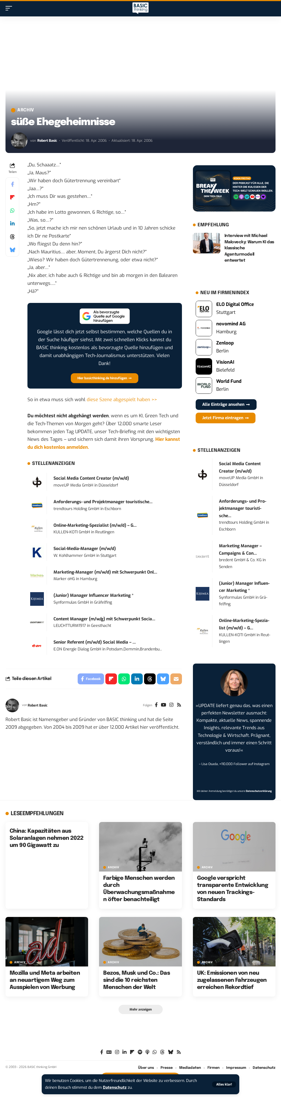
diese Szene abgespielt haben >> (122, 399)
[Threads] (162, 1052)
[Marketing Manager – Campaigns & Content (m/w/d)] (202, 556)
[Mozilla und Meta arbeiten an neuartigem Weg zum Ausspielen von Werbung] (46, 941)
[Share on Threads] (12, 236)
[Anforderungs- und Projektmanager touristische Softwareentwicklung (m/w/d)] (37, 505)
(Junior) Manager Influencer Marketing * (94, 595)
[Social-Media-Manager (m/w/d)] (37, 552)
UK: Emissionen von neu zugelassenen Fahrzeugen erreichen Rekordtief (232, 980)
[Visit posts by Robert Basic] (19, 140)
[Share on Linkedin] (12, 223)
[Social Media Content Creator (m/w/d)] (37, 481)
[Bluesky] (171, 1052)
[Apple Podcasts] (147, 1052)
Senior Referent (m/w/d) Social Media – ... (95, 642)
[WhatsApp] (154, 1052)
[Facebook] (156, 705)
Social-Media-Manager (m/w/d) (85, 548)
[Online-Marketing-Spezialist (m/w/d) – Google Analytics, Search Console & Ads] (37, 528)
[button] (224, 1084)
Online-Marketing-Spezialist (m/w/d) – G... (95, 525)
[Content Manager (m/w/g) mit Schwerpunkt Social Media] (37, 622)
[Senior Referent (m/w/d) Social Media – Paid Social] (37, 645)
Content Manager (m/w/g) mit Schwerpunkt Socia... (104, 619)
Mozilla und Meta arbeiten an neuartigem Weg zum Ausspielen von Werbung (45, 980)
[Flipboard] (132, 1052)
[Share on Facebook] (12, 184)
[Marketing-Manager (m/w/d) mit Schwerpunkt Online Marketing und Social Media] (37, 575)
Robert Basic (47, 140)
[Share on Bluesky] (12, 249)
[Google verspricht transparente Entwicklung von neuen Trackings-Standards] (234, 847)
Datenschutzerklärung (259, 791)
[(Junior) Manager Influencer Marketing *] (37, 598)
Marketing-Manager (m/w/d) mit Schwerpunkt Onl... (105, 572)
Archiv (25, 110)
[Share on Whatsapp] (12, 210)
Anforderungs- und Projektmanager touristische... (103, 502)
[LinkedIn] (124, 1052)
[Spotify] (140, 1052)
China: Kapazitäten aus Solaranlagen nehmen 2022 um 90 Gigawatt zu (47, 838)
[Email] (176, 678)
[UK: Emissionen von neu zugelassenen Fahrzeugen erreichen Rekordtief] (234, 941)
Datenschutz (115, 1087)
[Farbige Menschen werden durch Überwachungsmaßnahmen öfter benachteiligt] (140, 847)
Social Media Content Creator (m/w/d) (91, 478)
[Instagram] (171, 705)
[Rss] (179, 705)
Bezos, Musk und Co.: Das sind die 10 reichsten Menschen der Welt (136, 980)
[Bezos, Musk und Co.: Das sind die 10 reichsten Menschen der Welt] (140, 941)
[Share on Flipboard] (12, 197)
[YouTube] (163, 705)
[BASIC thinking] (140, 8)
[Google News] (109, 1052)
